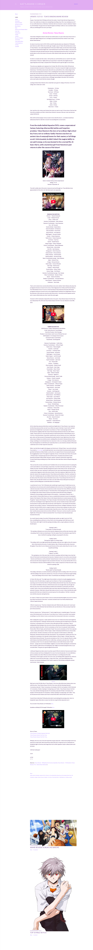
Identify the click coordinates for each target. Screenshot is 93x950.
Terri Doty (17, 39)
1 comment (35, 934)
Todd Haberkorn (19, 43)
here (52, 703)
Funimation (17, 32)
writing (16, 44)
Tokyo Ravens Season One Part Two (38, 737)
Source (53, 179)
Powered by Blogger (47, 943)
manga (16, 34)
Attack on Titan (18, 24)
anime (16, 19)
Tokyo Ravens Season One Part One (38, 735)
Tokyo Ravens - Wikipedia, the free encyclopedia (46, 762)
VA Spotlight (40, 450)
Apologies (17, 21)
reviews (17, 36)
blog (16, 27)
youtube (17, 46)
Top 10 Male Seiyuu (38, 933)
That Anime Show (19, 41)
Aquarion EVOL (18, 22)
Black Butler (18, 26)
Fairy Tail (17, 31)
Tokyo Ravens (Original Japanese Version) (40, 733)
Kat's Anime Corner (32, 3)
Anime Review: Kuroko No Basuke (44, 847)
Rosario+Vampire (19, 38)
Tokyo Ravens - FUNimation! (64, 762)
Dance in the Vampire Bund (21, 29)
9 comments (35, 849)
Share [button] (16, 14)
